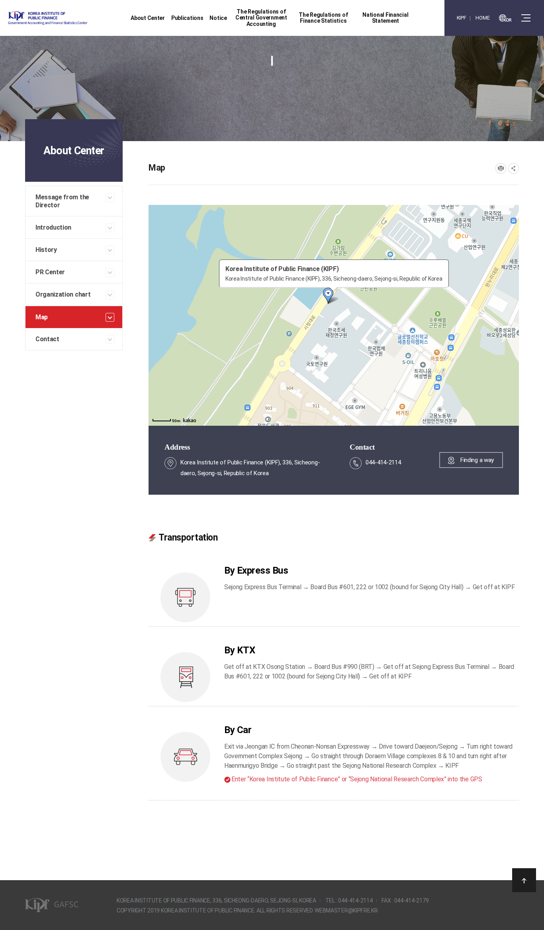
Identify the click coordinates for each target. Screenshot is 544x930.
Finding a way (477, 460)
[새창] (505, 18)
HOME (482, 18)
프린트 (500, 168)
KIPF (461, 18)
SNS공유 (513, 168)
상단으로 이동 (524, 880)
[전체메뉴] (525, 18)
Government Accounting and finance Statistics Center (69, 18)
